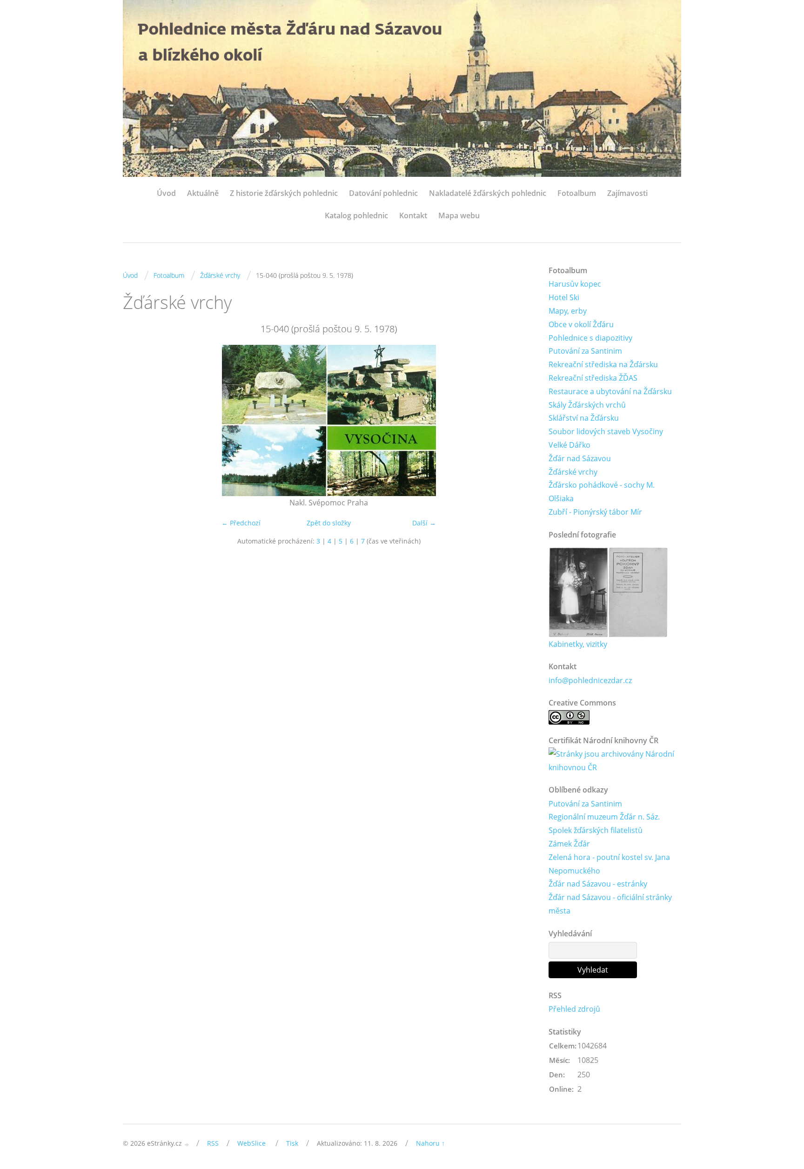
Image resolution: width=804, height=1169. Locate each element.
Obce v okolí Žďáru (581, 324)
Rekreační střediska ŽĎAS (593, 378)
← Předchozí (241, 522)
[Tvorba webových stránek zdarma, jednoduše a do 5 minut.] (187, 1144)
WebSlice (251, 1143)
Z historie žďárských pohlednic (284, 193)
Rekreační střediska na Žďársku (603, 364)
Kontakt (413, 215)
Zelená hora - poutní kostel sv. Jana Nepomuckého (609, 864)
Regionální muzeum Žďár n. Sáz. (604, 817)
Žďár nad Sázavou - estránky (598, 884)
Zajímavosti (627, 193)
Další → (424, 522)
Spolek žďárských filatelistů (596, 830)
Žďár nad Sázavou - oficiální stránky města (610, 904)
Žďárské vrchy (220, 275)
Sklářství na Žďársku (584, 418)
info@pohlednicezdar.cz (590, 680)
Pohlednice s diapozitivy (590, 338)
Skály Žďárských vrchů (587, 405)
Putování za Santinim (585, 351)
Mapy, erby (568, 311)
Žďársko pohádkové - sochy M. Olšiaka (602, 492)
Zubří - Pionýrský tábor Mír (595, 512)
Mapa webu (459, 215)
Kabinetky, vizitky (578, 644)
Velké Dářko (569, 445)
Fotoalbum (576, 193)
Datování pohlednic (383, 193)
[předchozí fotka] (137, 420)
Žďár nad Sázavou (580, 458)
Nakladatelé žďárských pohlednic (487, 193)
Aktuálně (203, 193)
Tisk (292, 1143)
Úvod (166, 193)
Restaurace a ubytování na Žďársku (610, 391)
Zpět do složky (329, 522)
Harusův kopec (575, 284)
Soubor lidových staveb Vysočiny (606, 431)
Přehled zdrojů (574, 1009)
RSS (213, 1143)
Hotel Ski (564, 297)
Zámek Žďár (569, 844)
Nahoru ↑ (430, 1143)
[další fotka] (519, 420)
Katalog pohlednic (356, 215)
